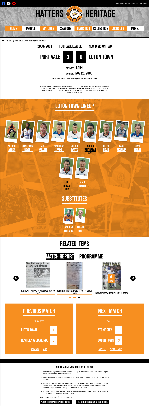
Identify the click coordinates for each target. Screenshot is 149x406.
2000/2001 (44, 46)
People (31, 28)
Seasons (65, 28)
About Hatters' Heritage (123, 3)
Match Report (60, 256)
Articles (118, 28)
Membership (143, 3)
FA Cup (45, 349)
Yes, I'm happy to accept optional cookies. (55, 402)
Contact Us (135, 3)
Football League (70, 46)
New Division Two (100, 46)
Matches (48, 28)
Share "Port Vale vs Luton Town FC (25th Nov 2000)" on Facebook (74, 79)
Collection (100, 28)
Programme (91, 256)
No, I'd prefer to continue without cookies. (93, 402)
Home (13, 28)
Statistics (83, 28)
